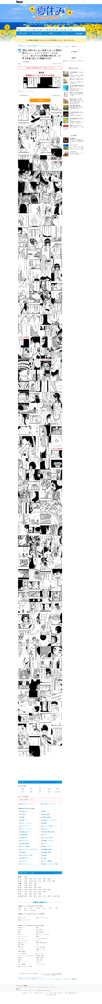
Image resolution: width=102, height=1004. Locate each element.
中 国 (19, 891)
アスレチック (39, 962)
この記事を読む (40, 100)
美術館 (19, 960)
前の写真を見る (24, 95)
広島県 (25, 891)
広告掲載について (60, 992)
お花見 (29, 987)
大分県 (44, 896)
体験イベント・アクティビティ (43, 934)
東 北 (19, 878)
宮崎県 (49, 896)
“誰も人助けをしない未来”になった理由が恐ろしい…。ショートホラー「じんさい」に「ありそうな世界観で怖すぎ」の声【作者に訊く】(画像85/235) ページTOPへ (41, 974)
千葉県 (35, 881)
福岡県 (25, 896)
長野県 (30, 883)
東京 (43, 30)
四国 (65, 30)
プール (65, 33)
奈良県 (39, 889)
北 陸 (19, 885)
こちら (53, 67)
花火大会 (40, 987)
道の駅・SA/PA (39, 960)
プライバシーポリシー (30, 992)
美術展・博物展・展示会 (41, 942)
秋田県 (39, 878)
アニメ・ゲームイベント (23, 940)
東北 (38, 30)
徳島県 (35, 894)
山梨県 (25, 883)
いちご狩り (25, 987)
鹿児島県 (54, 896)
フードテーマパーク (40, 964)
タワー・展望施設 (22, 964)
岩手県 (35, 878)
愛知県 (25, 887)
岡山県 (30, 891)
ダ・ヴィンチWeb (25, 990)
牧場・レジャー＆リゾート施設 (25, 966)
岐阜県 (30, 887)
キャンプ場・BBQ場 (40, 947)
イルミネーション (55, 987)
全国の (24, 811)
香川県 (25, 894)
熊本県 (39, 896)
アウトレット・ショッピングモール (26, 955)
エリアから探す (38, 33)
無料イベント (21, 934)
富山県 (30, 885)
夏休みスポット (21, 947)
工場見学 (20, 957)
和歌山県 (45, 889)
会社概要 (66, 992)
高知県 (39, 894)
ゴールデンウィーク (35, 987)
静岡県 (39, 887)
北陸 (53, 30)
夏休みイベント (21, 927)
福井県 (35, 885)
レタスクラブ (19, 990)
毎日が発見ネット (48, 990)
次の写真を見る (56, 95)
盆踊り (19, 932)
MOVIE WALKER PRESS (40, 990)
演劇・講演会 (21, 945)
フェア (37, 945)
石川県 (25, 885)
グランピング (21, 949)
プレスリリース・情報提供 (48, 992)
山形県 (44, 878)
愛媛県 (30, 894)
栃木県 (49, 881)
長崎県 (35, 896)
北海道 (34, 30)
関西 (57, 30)
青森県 (30, 878)
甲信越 (46, 30)
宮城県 (25, 878)
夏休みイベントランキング (42, 917)
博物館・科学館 (39, 957)
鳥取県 (39, 891)
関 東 (19, 881)
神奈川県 (31, 881)
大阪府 (25, 889)
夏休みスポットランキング (24, 920)
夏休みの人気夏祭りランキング (26, 799)
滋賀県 (49, 889)
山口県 (35, 891)
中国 (62, 30)
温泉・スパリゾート (40, 953)
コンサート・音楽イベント (42, 938)
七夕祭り (20, 929)
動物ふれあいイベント (23, 942)
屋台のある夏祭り (40, 932)
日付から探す (24, 33)
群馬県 (44, 881)
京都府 (30, 889)
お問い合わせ (41, 992)
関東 (41, 30)
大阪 (59, 30)
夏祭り (51, 33)
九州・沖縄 (69, 30)
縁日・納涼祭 (39, 929)
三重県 (35, 887)
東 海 (19, 887)
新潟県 (35, 883)
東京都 (25, 881)
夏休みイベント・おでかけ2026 (24, 30)
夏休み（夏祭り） (46, 987)
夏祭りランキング (22, 917)
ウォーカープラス (19, 987)
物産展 (37, 936)
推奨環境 (36, 992)
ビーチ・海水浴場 (22, 953)
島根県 (44, 891)
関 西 (19, 889)
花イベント (38, 940)
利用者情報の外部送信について (73, 992)
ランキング (26, 803)
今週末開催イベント (79, 34)
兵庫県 (35, 889)
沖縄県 (58, 896)
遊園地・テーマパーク (41, 949)
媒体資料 (55, 992)
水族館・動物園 (21, 951)
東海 (50, 30)
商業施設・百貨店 (40, 955)
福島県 (49, 878)
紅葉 (50, 987)
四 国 (19, 894)
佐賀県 (30, 896)
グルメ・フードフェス (23, 936)
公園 (19, 962)
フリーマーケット (22, 938)
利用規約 (24, 992)
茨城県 (53, 881)
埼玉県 (39, 881)
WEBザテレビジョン (32, 990)
